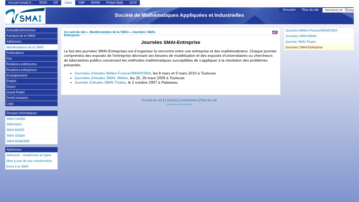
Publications (15, 53)
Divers (11, 87)
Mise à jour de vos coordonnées (29, 161)
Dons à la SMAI (17, 166)
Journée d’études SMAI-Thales (100, 82)
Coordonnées (188, 100)
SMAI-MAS (14, 124)
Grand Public (15, 92)
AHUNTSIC (188, 104)
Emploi (11, 81)
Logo (10, 103)
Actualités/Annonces (20, 30)
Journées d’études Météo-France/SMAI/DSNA (112, 73)
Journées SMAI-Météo (301, 36)
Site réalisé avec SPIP (175, 104)
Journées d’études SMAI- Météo (101, 78)
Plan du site (310, 10)
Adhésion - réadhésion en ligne (28, 155)
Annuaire (289, 10)
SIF (55, 2)
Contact (170, 100)
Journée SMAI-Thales (300, 42)
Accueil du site (75, 32)
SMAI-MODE (15, 130)
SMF (81, 2)
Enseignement (16, 75)
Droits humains (17, 98)
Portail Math (114, 2)
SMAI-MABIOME (18, 141)
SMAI (68, 3)
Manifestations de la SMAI (109, 32)
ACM (133, 2)
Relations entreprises (21, 70)
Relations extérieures (21, 64)
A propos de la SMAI (20, 36)
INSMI (95, 2)
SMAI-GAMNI (15, 119)
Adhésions (14, 41)
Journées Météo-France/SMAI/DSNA (311, 30)
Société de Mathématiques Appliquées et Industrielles (179, 15)
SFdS (43, 2)
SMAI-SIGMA (15, 136)
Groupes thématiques (21, 113)
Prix (9, 58)
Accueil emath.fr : (20, 2)
